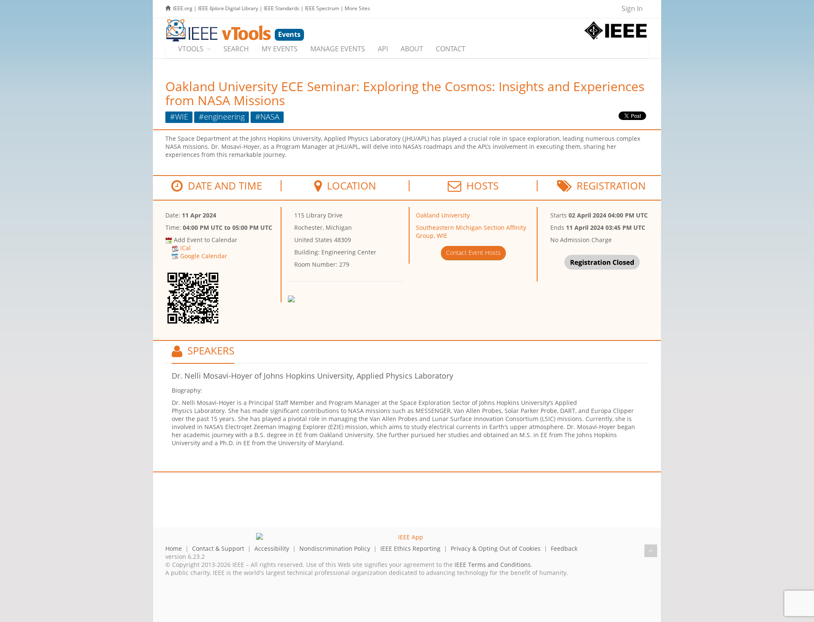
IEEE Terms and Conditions (492, 565)
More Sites (357, 8)
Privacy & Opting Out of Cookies (496, 548)
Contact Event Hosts (473, 252)
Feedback (564, 548)
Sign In (632, 8)
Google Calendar (203, 256)
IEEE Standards (281, 8)
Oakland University (443, 215)
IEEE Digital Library (228, 8)
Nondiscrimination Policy (334, 548)
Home (173, 548)
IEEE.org (182, 8)
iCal (185, 248)
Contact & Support (218, 548)
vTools (191, 48)
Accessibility (271, 548)
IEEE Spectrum (322, 8)
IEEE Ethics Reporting (410, 548)
